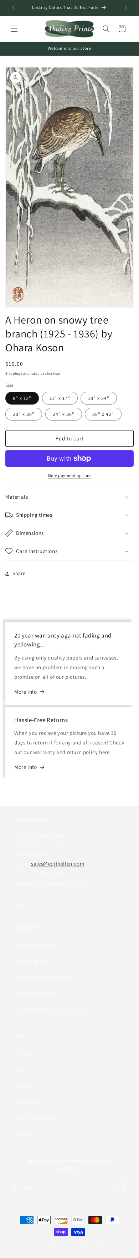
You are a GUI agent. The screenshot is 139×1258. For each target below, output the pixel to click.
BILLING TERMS (31, 962)
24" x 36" (63, 414)
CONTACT (24, 1087)
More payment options (70, 475)
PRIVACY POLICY (32, 1103)
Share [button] (19, 573)
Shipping (12, 373)
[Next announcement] (126, 8)
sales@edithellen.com (57, 863)
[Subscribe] (116, 1187)
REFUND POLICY (32, 1135)
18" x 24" (98, 398)
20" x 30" (24, 414)
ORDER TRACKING (34, 946)
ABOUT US (25, 1055)
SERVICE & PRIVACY (36, 994)
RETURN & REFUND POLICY (44, 978)
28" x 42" (103, 414)
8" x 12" (22, 398)
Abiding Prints (58, 1244)
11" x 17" (60, 398)
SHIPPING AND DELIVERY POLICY (51, 1010)
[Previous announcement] (13, 8)
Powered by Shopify (90, 1244)
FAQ (18, 1071)
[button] (14, 29)
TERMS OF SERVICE (35, 1119)
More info (25, 691)
